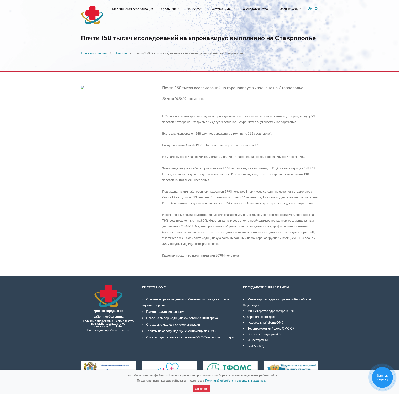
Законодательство (254, 9)
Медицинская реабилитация (132, 9)
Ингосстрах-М (258, 340)
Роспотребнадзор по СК (264, 334)
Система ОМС (221, 9)
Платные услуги (289, 9)
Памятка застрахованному (165, 311)
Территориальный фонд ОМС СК (271, 328)
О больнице (168, 9)
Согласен (201, 388)
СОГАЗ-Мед (256, 346)
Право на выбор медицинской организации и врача (182, 318)
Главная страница (94, 53)
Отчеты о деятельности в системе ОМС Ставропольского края (190, 337)
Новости (121, 53)
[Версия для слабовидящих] (308, 9)
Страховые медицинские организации (173, 324)
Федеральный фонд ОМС (266, 322)
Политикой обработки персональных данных (235, 380)
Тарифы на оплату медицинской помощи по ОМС (181, 331)
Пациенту (194, 9)
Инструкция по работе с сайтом (108, 330)
